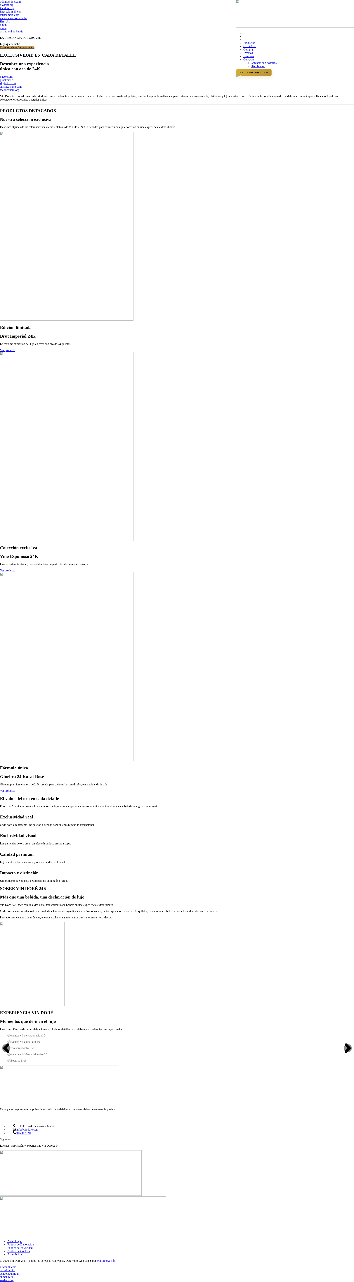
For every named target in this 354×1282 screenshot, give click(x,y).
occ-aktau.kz (7, 1270)
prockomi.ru (7, 80)
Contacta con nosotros (264, 62)
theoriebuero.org (9, 89)
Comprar (248, 49)
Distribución (258, 66)
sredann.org (7, 1280)
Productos (249, 42)
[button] (6, 1048)
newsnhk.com (8, 1267)
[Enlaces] (295, 26)
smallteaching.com (11, 86)
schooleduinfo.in (9, 1273)
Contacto (248, 59)
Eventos (248, 52)
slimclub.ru (6, 1276)
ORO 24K (249, 46)
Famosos (248, 56)
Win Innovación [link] (106, 1260)
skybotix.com (8, 83)
